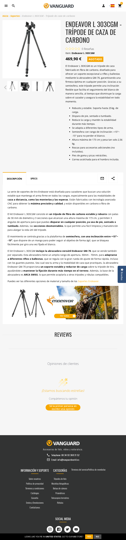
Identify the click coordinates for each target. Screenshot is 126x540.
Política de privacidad (34, 483)
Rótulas (60, 502)
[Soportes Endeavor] (63, 302)
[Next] (57, 87)
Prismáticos (60, 493)
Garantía (34, 498)
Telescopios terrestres (60, 498)
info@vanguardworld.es (68, 459)
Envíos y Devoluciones (34, 502)
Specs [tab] (34, 178)
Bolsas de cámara (60, 488)
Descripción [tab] (14, 178)
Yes (89, 536)
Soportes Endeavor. (88, 281)
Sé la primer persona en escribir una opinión (63, 407)
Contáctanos (35, 507)
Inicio (5, 15)
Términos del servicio (79, 469)
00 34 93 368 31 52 (70, 455)
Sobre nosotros (35, 478)
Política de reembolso (96, 469)
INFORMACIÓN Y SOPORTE (35, 470)
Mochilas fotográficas (60, 483)
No (97, 536)
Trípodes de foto (60, 478)
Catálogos (35, 493)
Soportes (15, 15)
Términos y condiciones (34, 488)
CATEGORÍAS (60, 470)
